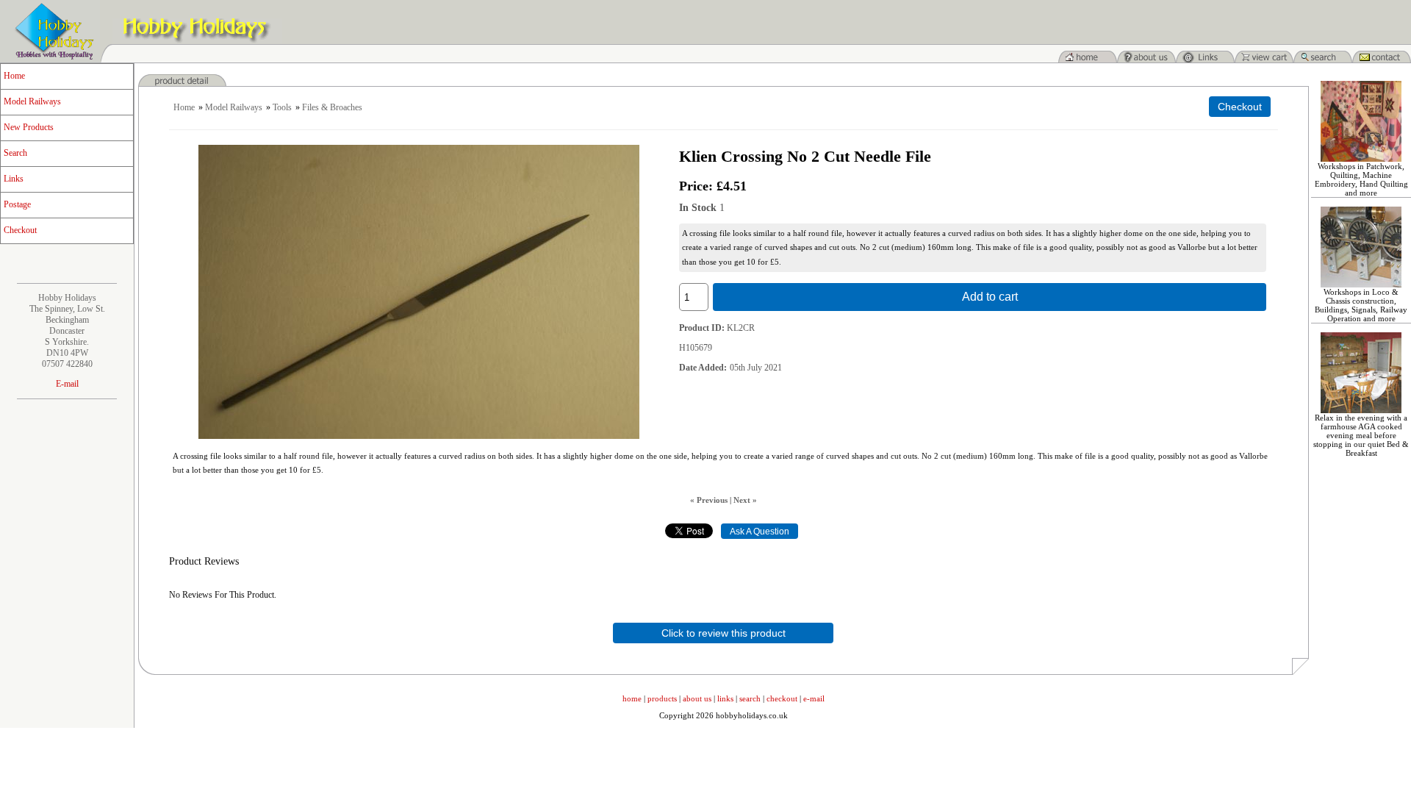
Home (14, 76)
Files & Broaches (332, 107)
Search (15, 153)
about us (697, 698)
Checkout (20, 230)
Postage (17, 204)
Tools (282, 107)
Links (14, 179)
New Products (29, 127)
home (632, 698)
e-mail (814, 698)
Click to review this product (723, 633)
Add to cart (990, 296)
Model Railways (32, 101)
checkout (781, 698)
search (750, 698)
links (725, 698)
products (662, 698)
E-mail (67, 384)
